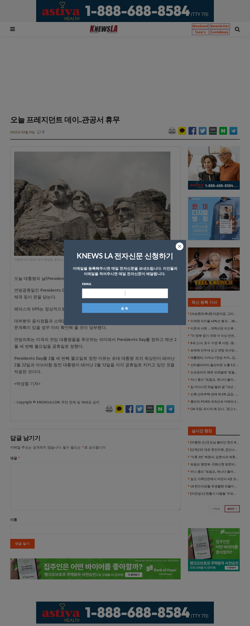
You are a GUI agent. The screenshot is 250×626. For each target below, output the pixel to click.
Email (87, 284)
